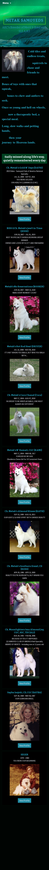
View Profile (24, 219)
